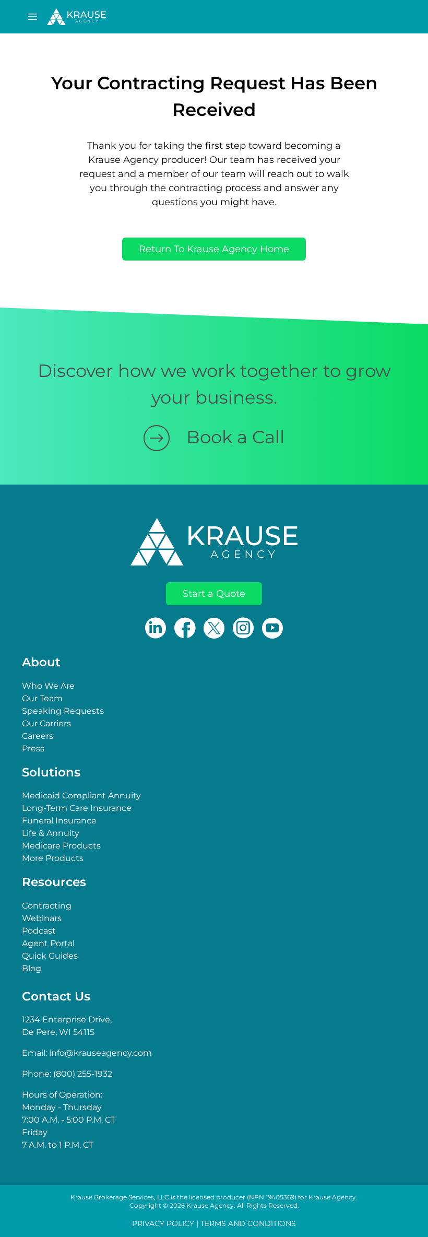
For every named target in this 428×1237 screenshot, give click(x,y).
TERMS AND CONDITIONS (248, 1223)
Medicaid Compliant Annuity (81, 795)
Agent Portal (48, 943)
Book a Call (235, 437)
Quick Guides (50, 956)
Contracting (47, 906)
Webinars (42, 918)
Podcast (39, 931)
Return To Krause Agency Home (214, 249)
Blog (31, 968)
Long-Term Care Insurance (77, 808)
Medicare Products (61, 846)
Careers (37, 736)
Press (33, 748)
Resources (54, 882)
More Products (53, 858)
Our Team (42, 698)
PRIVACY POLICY (163, 1223)
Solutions (51, 772)
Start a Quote (214, 593)
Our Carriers (46, 723)
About (41, 662)
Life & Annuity (50, 833)
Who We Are (48, 686)
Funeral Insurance (59, 821)
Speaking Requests (63, 711)
